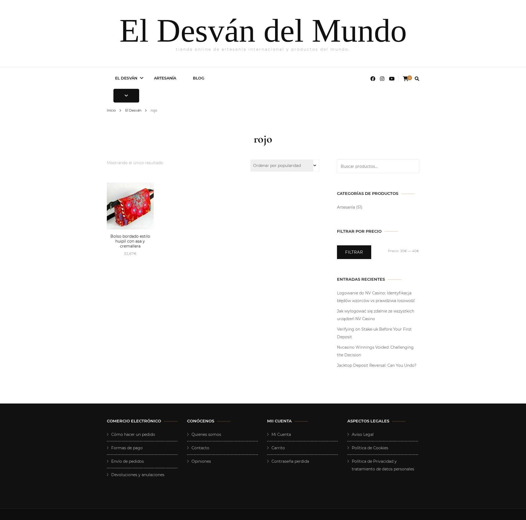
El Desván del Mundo (263, 30)
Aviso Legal (363, 434)
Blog (198, 78)
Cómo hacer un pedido (133, 434)
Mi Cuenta (281, 434)
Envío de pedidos (127, 461)
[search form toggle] (417, 78)
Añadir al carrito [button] (130, 205)
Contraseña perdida (290, 461)
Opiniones (201, 461)
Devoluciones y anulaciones (137, 474)
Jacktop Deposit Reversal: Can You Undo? (376, 365)
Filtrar (354, 252)
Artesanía (165, 78)
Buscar (412, 166)
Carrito (278, 447)
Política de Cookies (370, 447)
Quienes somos (206, 434)
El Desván (126, 78)
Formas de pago (127, 447)
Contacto (200, 447)
